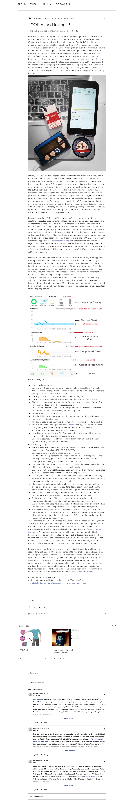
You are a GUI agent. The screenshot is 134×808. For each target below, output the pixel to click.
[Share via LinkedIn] (40, 607)
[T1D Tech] (33, 637)
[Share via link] (45, 607)
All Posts (22, 4)
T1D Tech (34, 4)
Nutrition (47, 4)
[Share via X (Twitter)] (34, 607)
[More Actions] (104, 694)
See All (113, 625)
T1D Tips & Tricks (64, 4)
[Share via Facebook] (29, 607)
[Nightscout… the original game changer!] (67, 637)
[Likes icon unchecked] (34, 722)
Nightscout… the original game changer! (64, 651)
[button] (114, 4)
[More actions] (104, 18)
